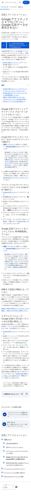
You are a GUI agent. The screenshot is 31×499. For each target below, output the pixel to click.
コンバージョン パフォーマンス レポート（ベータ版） (17, 452)
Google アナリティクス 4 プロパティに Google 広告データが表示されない (17, 458)
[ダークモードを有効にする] (16, 487)
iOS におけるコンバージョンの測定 (14, 476)
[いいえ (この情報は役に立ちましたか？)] (26, 394)
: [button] (2, 85)
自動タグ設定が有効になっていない (14, 97)
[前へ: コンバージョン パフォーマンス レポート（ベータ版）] (3, 45)
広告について (8, 439)
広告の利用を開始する (12, 443)
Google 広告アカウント (10, 192)
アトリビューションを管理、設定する (14, 472)
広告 (4, 72)
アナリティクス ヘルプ (11, 2)
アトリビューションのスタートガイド (14, 469)
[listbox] (8, 487)
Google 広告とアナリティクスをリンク (15, 178)
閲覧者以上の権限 (18, 267)
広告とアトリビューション (14, 435)
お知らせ (20, 7)
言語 (6, 484)
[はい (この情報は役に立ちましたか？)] (22, 394)
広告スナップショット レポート (14, 447)
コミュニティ (13, 7)
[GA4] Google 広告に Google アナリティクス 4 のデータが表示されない (17, 464)
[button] (3, 2)
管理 (5, 144)
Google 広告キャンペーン (11, 63)
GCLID (3, 326)
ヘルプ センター (5, 7)
